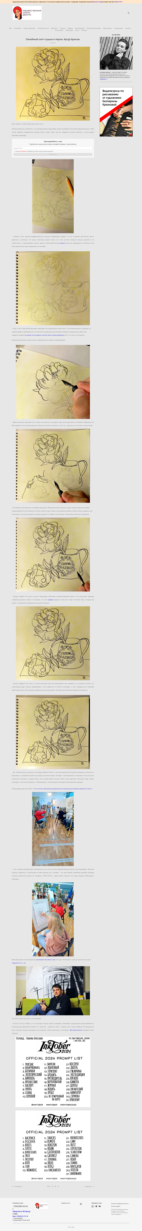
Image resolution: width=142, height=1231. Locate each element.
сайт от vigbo (71, 1227)
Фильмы (84, 30)
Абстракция (69, 30)
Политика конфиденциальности (120, 1203)
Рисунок (62, 28)
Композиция (59, 30)
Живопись (54, 28)
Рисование (17, 28)
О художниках (118, 28)
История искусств (43, 28)
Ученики (128, 28)
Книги (77, 30)
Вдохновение (107, 28)
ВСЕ (10, 28)
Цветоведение (80, 28)
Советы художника (29, 28)
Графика (70, 28)
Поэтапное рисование (94, 28)
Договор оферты (115, 1206)
